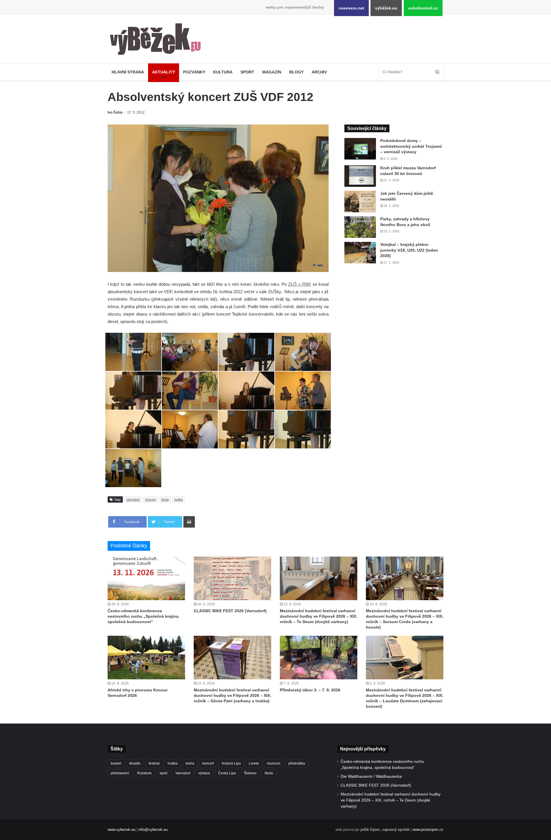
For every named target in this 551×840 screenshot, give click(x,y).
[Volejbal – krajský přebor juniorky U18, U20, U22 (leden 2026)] (360, 252)
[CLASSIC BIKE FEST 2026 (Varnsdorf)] (232, 578)
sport (163, 773)
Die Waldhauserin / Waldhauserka (371, 776)
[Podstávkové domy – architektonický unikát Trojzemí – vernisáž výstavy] (360, 149)
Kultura (222, 72)
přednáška (296, 763)
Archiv (319, 72)
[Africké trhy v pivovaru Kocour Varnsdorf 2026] (146, 657)
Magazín (271, 72)
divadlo (135, 763)
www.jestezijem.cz (428, 829)
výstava (204, 773)
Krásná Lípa (231, 763)
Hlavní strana (128, 72)
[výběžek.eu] (158, 40)
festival (154, 763)
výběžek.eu (386, 8)
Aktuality (163, 72)
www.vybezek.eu (121, 829)
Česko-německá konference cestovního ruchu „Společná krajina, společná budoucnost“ (143, 616)
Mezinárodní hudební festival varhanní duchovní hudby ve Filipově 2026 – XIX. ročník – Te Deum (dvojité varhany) (318, 616)
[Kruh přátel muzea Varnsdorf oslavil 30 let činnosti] (360, 176)
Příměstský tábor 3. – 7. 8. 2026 (310, 690)
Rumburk (144, 773)
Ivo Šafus (115, 112)
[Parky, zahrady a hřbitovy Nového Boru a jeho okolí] (360, 227)
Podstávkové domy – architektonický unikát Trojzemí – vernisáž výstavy (411, 146)
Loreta (254, 763)
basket (116, 763)
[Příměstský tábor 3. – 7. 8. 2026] (318, 657)
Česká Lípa (227, 773)
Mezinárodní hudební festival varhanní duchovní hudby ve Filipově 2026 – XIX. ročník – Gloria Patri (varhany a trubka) (232, 695)
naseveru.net (351, 8)
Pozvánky (194, 72)
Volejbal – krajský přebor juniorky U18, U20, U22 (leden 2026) (409, 250)
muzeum (273, 763)
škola (165, 499)
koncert (150, 499)
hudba (178, 499)
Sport (247, 72)
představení (120, 773)
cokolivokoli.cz (423, 8)
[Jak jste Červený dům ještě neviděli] (360, 201)
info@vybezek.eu (153, 829)
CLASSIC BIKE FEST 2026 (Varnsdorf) (230, 610)
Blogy (296, 72)
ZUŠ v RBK (299, 284)
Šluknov (250, 773)
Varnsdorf (133, 499)
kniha (190, 763)
